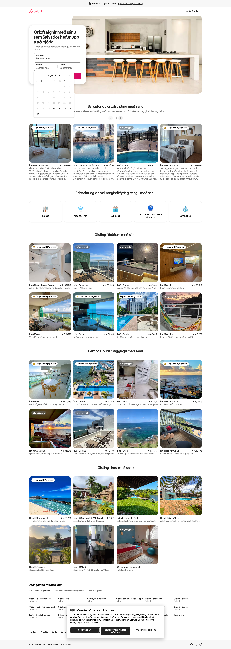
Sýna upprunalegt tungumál (130, 3)
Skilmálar (67, 644)
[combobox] (57, 58)
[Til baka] (110, 118)
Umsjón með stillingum (146, 630)
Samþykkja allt (84, 630)
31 (38, 114)
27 (54, 108)
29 (64, 108)
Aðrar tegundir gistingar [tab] (39, 590)
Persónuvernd (54, 644)
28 (59, 108)
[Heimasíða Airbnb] (36, 11)
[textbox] (45, 67)
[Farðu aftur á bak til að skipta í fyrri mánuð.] (38, 75)
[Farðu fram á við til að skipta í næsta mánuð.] (69, 75)
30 (70, 108)
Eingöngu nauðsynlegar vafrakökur (115, 631)
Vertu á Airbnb (193, 11)
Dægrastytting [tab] (96, 590)
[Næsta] (120, 118)
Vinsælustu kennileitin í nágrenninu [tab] (70, 590)
